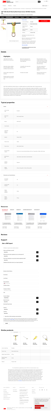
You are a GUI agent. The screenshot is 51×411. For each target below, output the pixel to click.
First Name (5, 274)
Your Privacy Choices (27, 407)
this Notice (20, 380)
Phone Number (6, 281)
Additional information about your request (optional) (13, 262)
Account (45, 5)
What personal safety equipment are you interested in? (13, 254)
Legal (8, 407)
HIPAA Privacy (13, 407)
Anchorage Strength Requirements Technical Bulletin (6, 224)
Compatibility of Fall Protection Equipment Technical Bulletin (30, 224)
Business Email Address (7, 271)
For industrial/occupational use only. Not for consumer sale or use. (29, 47)
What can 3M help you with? (8, 250)
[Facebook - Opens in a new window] (44, 390)
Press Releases (15, 391)
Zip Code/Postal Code (7, 304)
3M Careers (5, 391)
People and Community (6, 397)
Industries (10, 5)
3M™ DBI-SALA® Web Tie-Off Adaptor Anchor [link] (35, 344)
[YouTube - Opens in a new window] (42, 390)
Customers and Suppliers (7, 394)
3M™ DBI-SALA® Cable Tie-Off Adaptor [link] (45, 344)
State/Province (6, 300)
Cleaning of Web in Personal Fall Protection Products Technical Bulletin (19, 224)
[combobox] (5, 283)
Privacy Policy (12, 319)
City (4, 292)
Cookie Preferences (9, 408)
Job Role (5, 311)
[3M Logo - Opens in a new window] (8, 2)
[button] (44, 408)
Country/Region (6, 296)
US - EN (45, 1)
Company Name (6, 285)
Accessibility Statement (21, 407)
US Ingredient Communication (24, 402)
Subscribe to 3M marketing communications (13, 316)
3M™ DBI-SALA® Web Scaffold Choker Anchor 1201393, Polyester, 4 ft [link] (15, 344)
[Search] (39, 2)
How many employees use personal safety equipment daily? (14, 258)
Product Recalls (22, 403)
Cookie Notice (37, 403)
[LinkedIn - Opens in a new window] (40, 390)
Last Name (5, 278)
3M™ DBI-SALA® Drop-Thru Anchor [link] (25, 344)
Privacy (10, 407)
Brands (15, 5)
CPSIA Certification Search (23, 393)
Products (4, 5)
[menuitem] (2, 17)
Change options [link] (24, 19)
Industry (5, 307)
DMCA (17, 407)
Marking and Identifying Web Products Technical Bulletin (42, 224)
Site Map (33, 391)
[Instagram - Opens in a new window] (47, 390)
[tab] (5, 210)
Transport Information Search (24, 392)
